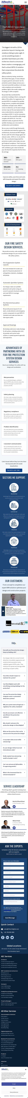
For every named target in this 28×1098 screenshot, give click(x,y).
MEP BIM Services (5, 973)
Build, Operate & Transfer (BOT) (8, 1046)
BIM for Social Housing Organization (9, 1003)
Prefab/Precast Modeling (6, 993)
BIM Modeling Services (6, 975)
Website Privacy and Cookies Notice (16, 1096)
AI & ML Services (4, 1018)
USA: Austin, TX (5, 949)
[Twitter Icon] (13, 936)
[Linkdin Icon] (8, 936)
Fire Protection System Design (8, 980)
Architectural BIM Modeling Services (9, 963)
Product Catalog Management (7, 1048)
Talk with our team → (14, 470)
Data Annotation (4, 1020)
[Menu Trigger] (25, 2)
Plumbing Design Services (7, 978)
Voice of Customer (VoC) (6, 1058)
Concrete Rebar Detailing (6, 997)
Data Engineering (5, 1024)
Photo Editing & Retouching (7, 1050)
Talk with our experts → (14, 186)
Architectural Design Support (7, 961)
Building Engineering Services (7, 1035)
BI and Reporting (5, 1028)
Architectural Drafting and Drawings (9, 965)
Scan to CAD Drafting (5, 988)
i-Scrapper (3, 1056)
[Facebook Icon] (3, 936)
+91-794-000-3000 (9, 932)
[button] (26, 1069)
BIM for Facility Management (7, 1005)
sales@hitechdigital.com (11, 929)
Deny (14, 1088)
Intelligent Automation (6, 1022)
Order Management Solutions (7, 1041)
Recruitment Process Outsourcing (8, 1044)
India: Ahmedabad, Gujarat (14, 951)
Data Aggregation (5, 1026)
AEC (2, 1063)
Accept (14, 1084)
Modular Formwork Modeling (7, 995)
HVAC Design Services (6, 977)
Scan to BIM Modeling (6, 986)
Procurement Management (7, 1042)
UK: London (12, 949)
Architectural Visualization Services (9, 967)
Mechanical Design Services (7, 1033)
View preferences (14, 1092)
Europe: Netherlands (21, 949)
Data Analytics (4, 1016)
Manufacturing (4, 1065)
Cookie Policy (6, 1096)
